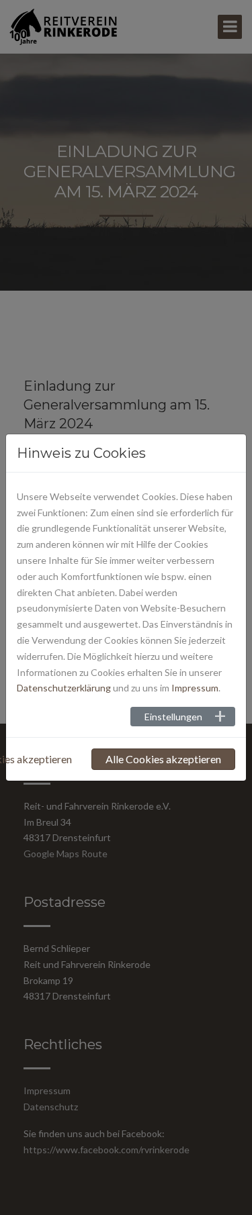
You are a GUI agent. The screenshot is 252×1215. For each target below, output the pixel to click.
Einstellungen (173, 716)
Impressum (194, 687)
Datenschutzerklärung (64, 687)
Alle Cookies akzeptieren (163, 758)
